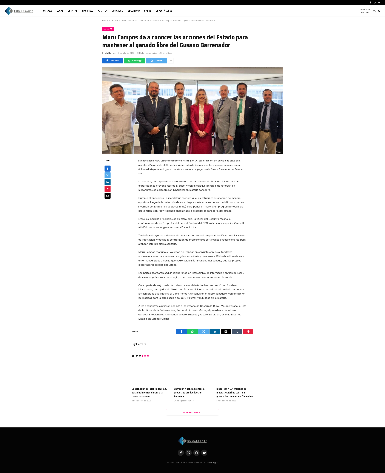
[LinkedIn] (108, 182)
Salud (147, 11)
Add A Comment (192, 412)
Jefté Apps (212, 462)
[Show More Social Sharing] (171, 60)
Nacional (87, 11)
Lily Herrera (110, 53)
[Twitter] (108, 175)
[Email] (108, 196)
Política (102, 11)
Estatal (72, 11)
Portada (47, 11)
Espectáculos (164, 11)
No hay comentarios (148, 53)
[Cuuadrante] (19, 11)
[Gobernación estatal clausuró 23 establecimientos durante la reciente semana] (150, 374)
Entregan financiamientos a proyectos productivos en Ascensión (189, 392)
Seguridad (134, 11)
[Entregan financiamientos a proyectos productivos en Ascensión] (192, 374)
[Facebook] (108, 169)
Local (60, 11)
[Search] (379, 11)
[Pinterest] (108, 189)
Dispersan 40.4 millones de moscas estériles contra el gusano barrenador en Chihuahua (234, 392)
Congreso (117, 11)
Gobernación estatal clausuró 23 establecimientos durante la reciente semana (149, 392)
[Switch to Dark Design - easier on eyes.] (374, 11)
